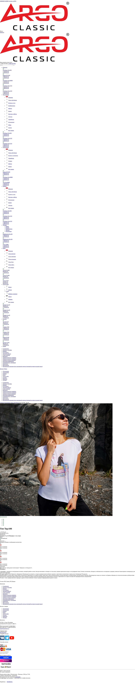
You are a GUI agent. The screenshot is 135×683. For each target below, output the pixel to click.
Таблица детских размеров (9, 360)
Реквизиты (5, 364)
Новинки (5, 67)
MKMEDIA (10, 681)
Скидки (5, 319)
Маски (10, 296)
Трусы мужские (12, 259)
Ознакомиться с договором (9, 362)
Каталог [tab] (2, 368)
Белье (4, 248)
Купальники (11, 122)
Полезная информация (8, 361)
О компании (6, 348)
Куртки (7, 227)
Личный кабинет (7, 353)
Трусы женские (12, 256)
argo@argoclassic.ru (4, 628)
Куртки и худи (11, 103)
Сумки (7, 291)
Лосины (10, 116)
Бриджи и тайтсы (12, 114)
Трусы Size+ (11, 264)
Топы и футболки (12, 100)
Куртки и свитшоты (13, 155)
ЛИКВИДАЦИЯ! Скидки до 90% (8, 1)
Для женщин (6, 94)
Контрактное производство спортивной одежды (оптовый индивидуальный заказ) (22, 366)
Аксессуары (6, 284)
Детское (5, 225)
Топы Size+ (11, 262)
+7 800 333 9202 (12, 63)
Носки (9, 287)
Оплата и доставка (7, 350)
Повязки (10, 299)
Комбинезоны (11, 105)
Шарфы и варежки (12, 294)
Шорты (10, 108)
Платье (10, 127)
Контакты (5, 356)
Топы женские (11, 253)
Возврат (5, 351)
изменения (17, 676)
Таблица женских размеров (9, 357)
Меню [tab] (5, 368)
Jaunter (4, 346)
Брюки (10, 111)
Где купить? (6, 352)
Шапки (10, 290)
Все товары (11, 130)
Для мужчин (6, 147)
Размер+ (5, 186)
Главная (2, 402)
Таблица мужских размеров (9, 358)
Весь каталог (6, 365)
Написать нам (3, 631)
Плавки (10, 161)
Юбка (9, 125)
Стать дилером (6, 355)
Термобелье (11, 119)
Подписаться (3, 632)
